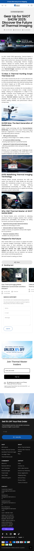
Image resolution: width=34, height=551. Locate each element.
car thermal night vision (17, 11)
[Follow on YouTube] (15, 534)
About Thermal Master (24, 447)
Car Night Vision (6, 454)
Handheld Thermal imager (9, 452)
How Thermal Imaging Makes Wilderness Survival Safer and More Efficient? (14, 286)
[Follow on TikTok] (19, 534)
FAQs (19, 463)
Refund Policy (21, 478)
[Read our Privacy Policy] (29, 386)
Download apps (6, 470)
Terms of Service (16, 303)
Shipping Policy (22, 475)
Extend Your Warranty (24, 470)
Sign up (17, 376)
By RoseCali (18, 30)
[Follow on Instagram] (11, 534)
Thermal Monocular (7, 457)
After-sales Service (23, 468)
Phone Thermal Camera (8, 449)
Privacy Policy (7, 303)
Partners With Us (6, 466)
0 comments (27, 30)
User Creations (6, 468)
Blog (19, 454)
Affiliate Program (6, 478)
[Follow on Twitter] (7, 534)
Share (18, 262)
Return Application (23, 473)
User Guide (5, 475)
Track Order (5, 473)
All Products (5, 447)
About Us (4, 463)
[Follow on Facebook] (3, 534)
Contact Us (21, 466)
